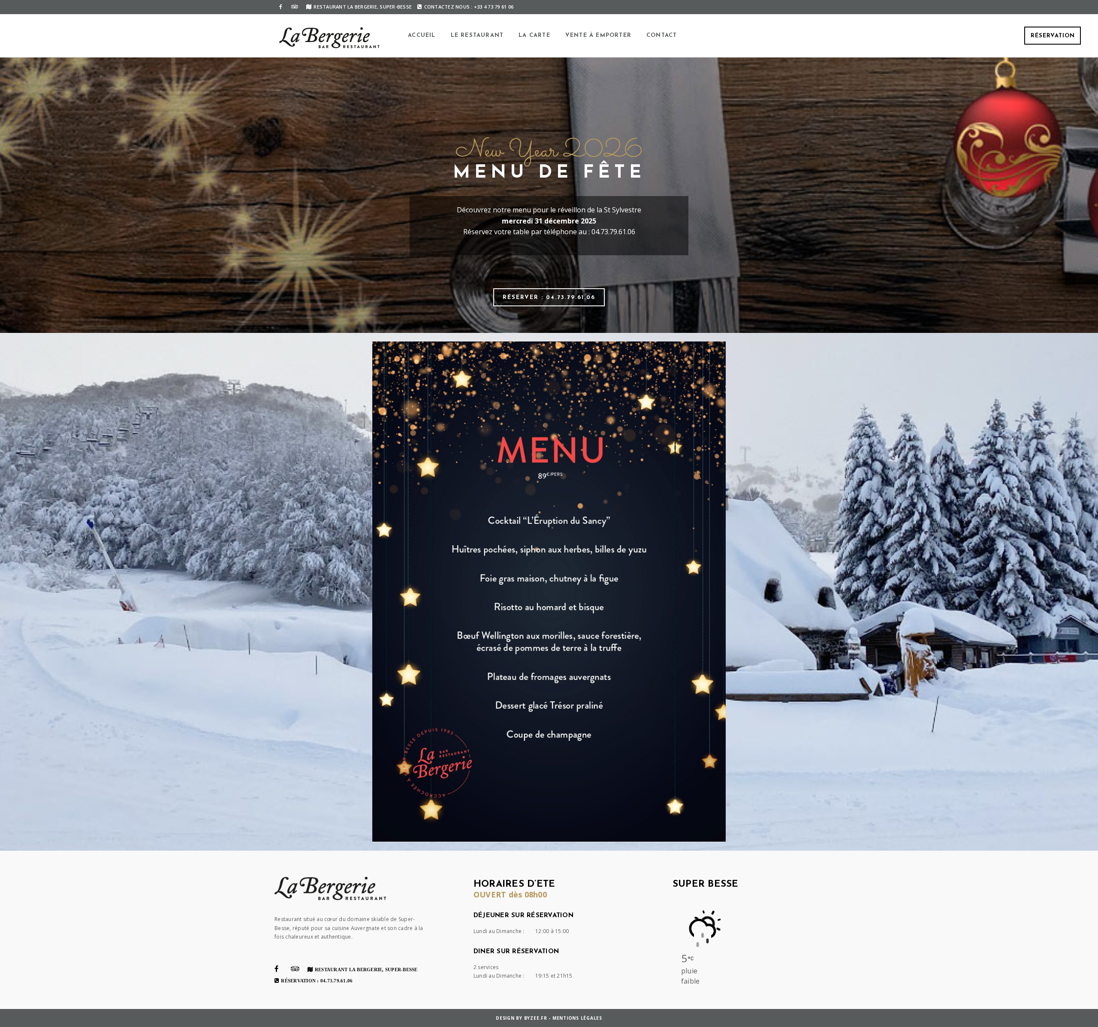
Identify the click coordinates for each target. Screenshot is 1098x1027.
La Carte (534, 35)
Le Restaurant (477, 35)
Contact (661, 35)
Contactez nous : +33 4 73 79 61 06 (468, 6)
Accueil (421, 35)
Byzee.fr (535, 1018)
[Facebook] (280, 6)
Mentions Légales (577, 1018)
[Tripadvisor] (294, 6)
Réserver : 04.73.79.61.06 (549, 297)
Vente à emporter (598, 35)
